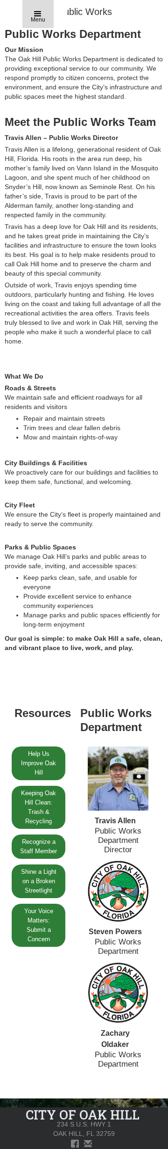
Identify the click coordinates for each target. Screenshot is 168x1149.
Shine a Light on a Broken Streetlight (38, 881)
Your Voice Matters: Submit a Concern (38, 925)
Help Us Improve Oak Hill (38, 763)
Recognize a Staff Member (38, 846)
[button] (38, 14)
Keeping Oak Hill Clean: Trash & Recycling (38, 807)
